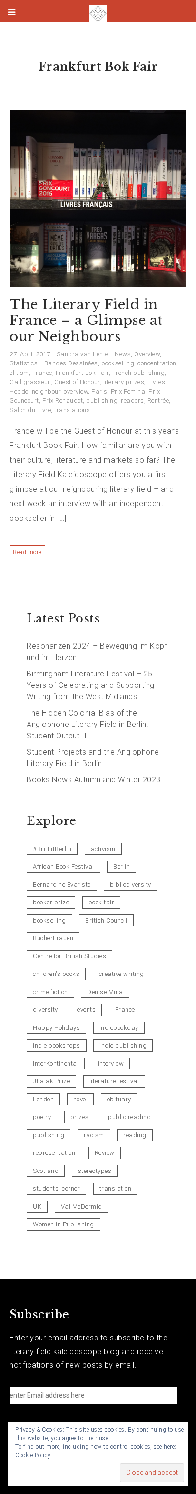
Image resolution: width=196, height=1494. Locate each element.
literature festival (114, 1081)
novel (80, 1099)
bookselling (118, 363)
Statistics (24, 363)
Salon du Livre (30, 410)
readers (132, 400)
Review (105, 1152)
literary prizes (124, 381)
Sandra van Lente (82, 354)
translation (115, 1188)
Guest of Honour (77, 381)
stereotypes (95, 1170)
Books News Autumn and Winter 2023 (94, 779)
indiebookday (118, 1027)
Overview (147, 354)
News (123, 354)
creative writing (121, 973)
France (42, 372)
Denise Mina (105, 992)
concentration (156, 363)
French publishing (138, 372)
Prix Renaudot (62, 400)
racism (94, 1135)
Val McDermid (81, 1206)
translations (72, 410)
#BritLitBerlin (52, 848)
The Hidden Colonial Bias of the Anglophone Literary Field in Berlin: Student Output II (87, 724)
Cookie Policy (33, 1455)
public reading (129, 1116)
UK (37, 1206)
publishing (102, 400)
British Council (106, 920)
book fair (101, 902)
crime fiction (50, 992)
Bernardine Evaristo (62, 884)
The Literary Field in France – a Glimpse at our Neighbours (86, 320)
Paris (99, 391)
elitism (19, 372)
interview (111, 1063)
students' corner (56, 1188)
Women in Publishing (63, 1224)
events (86, 1009)
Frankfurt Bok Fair (82, 372)
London (43, 1099)
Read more (27, 552)
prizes (79, 1116)
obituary (119, 1099)
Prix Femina (128, 391)
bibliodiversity (130, 884)
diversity (45, 1009)
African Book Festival (63, 866)
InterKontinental (55, 1063)
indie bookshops (56, 1045)
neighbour (46, 391)
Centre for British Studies (69, 956)
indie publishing (123, 1045)
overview (76, 391)
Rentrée (158, 400)
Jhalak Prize (51, 1081)
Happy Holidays (56, 1027)
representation (54, 1152)
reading (135, 1135)
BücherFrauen (53, 938)
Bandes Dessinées (71, 363)
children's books (56, 973)
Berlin (121, 866)
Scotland (46, 1170)
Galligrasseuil (30, 381)
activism (103, 848)
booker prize (51, 902)
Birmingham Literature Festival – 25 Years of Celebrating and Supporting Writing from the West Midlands (91, 685)
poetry (42, 1116)
